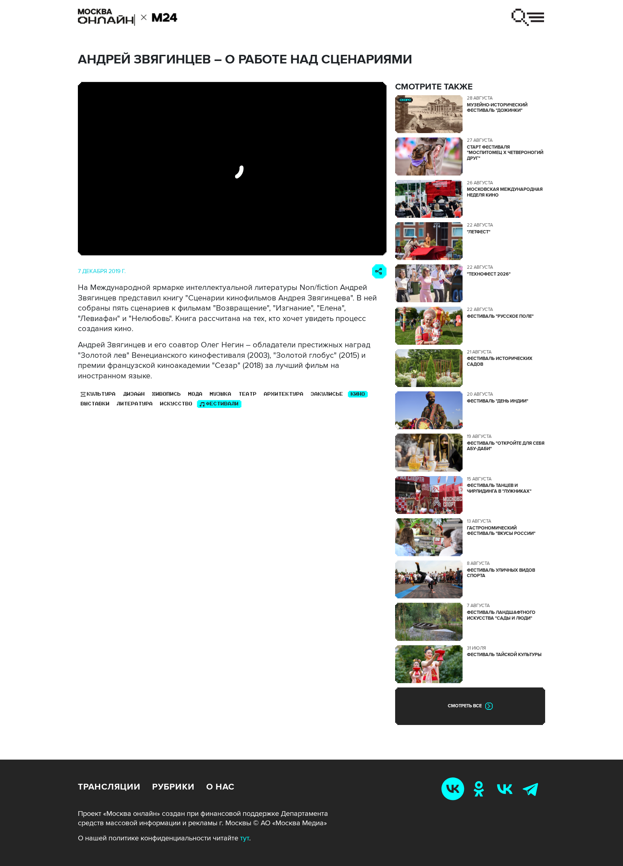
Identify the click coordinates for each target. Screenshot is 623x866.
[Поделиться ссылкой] (379, 271)
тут (244, 838)
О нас (220, 787)
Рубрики (173, 787)
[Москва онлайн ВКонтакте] (454, 788)
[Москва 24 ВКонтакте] (506, 788)
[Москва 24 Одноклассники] (480, 788)
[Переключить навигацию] (528, 17)
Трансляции (109, 787)
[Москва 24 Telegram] (532, 788)
